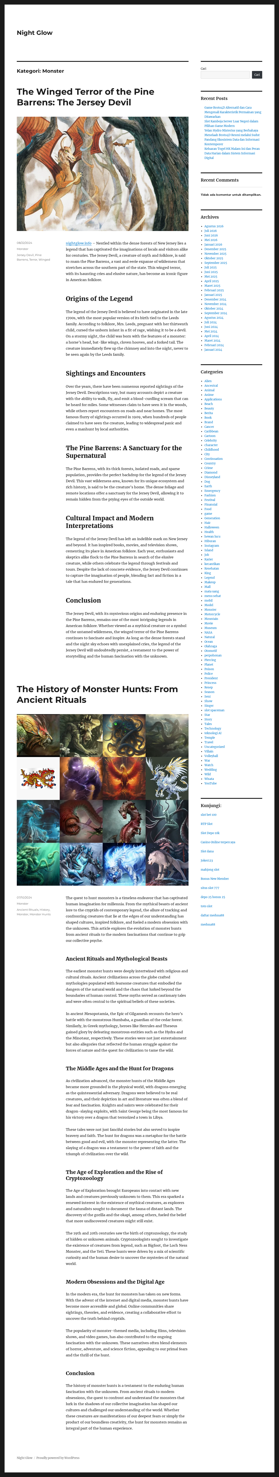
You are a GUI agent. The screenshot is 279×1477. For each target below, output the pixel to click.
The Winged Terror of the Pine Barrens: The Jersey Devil (85, 97)
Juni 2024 (211, 327)
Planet (208, 664)
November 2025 (215, 254)
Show (208, 701)
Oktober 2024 (213, 308)
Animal (209, 390)
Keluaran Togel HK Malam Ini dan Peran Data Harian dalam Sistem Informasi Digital (232, 153)
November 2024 (215, 304)
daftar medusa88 (212, 915)
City (207, 454)
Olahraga (210, 646)
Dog (207, 482)
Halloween (211, 527)
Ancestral (211, 386)
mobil (208, 600)
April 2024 (211, 336)
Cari (203, 69)
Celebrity (210, 440)
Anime (209, 395)
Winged (44, 259)
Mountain (211, 619)
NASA (208, 632)
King (207, 573)
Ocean (208, 642)
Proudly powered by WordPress (58, 1458)
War (207, 760)
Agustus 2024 (213, 318)
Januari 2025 (213, 295)
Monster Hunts (40, 914)
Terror (33, 259)
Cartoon (210, 436)
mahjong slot (210, 870)
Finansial (210, 504)
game (208, 514)
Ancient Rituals (27, 909)
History (45, 909)
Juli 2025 (210, 267)
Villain (208, 751)
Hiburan (210, 541)
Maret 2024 (212, 340)
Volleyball (211, 756)
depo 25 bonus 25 (213, 897)
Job (206, 555)
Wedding (210, 770)
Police (208, 674)
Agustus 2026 (214, 226)
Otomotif (210, 651)
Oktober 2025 (213, 258)
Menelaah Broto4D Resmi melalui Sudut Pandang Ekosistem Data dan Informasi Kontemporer (232, 139)
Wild (207, 774)
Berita (208, 413)
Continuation (213, 459)
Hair (207, 523)
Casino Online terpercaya (218, 842)
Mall (207, 587)
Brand (208, 422)
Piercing (210, 660)
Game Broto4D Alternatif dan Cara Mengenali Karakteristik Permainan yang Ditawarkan (232, 112)
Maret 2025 (212, 286)
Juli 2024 (210, 322)
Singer (209, 706)
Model (208, 605)
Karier (208, 559)
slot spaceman (214, 710)
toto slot (206, 906)
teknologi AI (212, 733)
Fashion (210, 495)
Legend (209, 578)
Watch (208, 765)
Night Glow (35, 32)
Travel (208, 742)
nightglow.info (79, 243)
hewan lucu (212, 536)
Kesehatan (211, 568)
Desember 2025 (215, 249)
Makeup (210, 582)
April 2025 (211, 281)
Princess (210, 683)
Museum (210, 628)
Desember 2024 (215, 299)
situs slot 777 (210, 888)
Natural (209, 637)
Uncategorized (214, 747)
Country (210, 463)
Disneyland (212, 477)
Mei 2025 (210, 276)
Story (208, 719)
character (211, 445)
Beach (208, 404)
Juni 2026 (211, 235)
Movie (208, 623)
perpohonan (213, 655)
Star (207, 715)
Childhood (211, 450)
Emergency (212, 491)
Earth (208, 486)
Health (209, 532)
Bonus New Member (215, 879)
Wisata (209, 779)
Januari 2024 (213, 350)
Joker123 (207, 860)
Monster (22, 249)
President (211, 678)
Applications (213, 399)
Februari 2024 (214, 345)
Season (209, 692)
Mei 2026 (211, 240)
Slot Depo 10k (210, 833)
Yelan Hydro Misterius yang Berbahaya (231, 130)
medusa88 (208, 924)
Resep (208, 687)
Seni (207, 696)
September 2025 (215, 263)
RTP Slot (207, 824)
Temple (209, 738)
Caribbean (211, 431)
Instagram (211, 546)
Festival (209, 500)
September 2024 (215, 313)
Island (208, 550)
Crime (208, 468)
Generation (212, 518)
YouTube (210, 783)
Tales (208, 724)
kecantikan (212, 564)
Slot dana (207, 851)
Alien (208, 381)
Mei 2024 (210, 331)
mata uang (211, 591)
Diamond (210, 472)
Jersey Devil (25, 255)
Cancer (209, 427)
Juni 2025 (211, 272)
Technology (212, 728)
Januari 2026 (213, 244)
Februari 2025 (214, 290)
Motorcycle (212, 614)
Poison (209, 669)
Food (207, 509)
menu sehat (212, 596)
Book (208, 418)
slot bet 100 (208, 815)
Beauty (209, 408)
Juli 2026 (210, 231)
